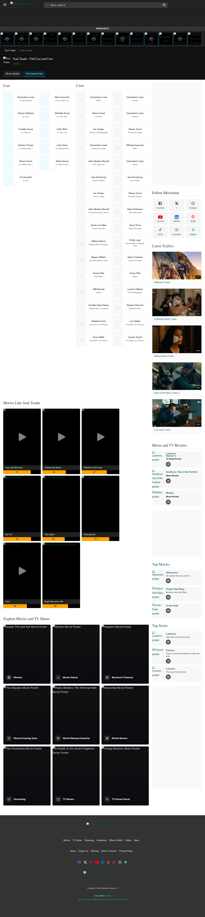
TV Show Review (173, 459)
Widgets (193, 234)
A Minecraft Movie (52, 467)
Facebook (160, 208)
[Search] (164, 5)
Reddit (193, 221)
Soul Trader (10, 50)
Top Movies (161, 564)
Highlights (102, 28)
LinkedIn (176, 221)
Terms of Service (109, 851)
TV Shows (77, 840)
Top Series (160, 625)
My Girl (8, 534)
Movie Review (172, 476)
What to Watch (116, 840)
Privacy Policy (126, 851)
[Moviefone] (22, 5)
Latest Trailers (163, 245)
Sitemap (94, 851)
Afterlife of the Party (93, 467)
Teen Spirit (49, 534)
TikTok (160, 234)
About (73, 851)
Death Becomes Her (53, 601)
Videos (128, 840)
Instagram (193, 208)
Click (7, 601)
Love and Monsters (14, 467)
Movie (16, 64)
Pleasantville (89, 534)
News (136, 840)
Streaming (89, 840)
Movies (66, 840)
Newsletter (176, 234)
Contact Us (83, 851)
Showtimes (101, 840)
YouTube (160, 221)
